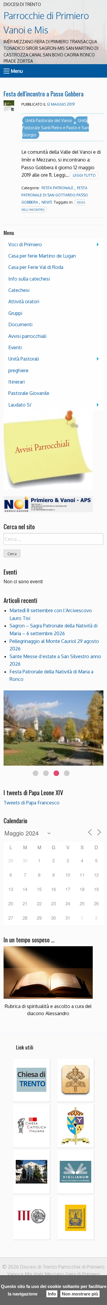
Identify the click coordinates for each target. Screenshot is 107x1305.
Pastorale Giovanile (28, 393)
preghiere (18, 370)
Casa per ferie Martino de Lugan (42, 256)
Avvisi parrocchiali (27, 336)
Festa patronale (57, 188)
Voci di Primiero (25, 244)
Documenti (20, 324)
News (47, 202)
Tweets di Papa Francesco (31, 803)
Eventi (15, 347)
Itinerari (16, 382)
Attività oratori (23, 301)
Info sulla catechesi (29, 279)
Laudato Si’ (20, 405)
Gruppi (15, 313)
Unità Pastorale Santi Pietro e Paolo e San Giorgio (55, 127)
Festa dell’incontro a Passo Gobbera (44, 93)
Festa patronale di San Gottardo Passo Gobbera (54, 195)
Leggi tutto (84, 175)
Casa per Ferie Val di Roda (35, 267)
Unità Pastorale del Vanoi (48, 120)
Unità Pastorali (23, 359)
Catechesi (18, 290)
